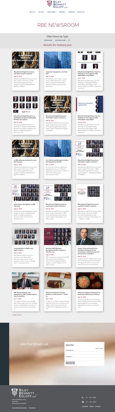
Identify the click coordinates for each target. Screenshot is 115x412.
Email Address (70, 350)
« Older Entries (16, 315)
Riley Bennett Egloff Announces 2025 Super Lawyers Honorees (88, 161)
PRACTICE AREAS (51, 12)
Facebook (85, 406)
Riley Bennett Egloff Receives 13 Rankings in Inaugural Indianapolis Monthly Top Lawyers (25, 117)
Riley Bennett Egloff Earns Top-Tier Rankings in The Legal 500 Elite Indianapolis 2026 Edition (89, 73)
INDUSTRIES (62, 12)
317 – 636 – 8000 (91, 397)
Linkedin (98, 406)
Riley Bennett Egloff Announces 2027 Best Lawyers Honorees (24, 72)
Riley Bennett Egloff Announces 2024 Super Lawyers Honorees (56, 205)
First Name (69, 356)
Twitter (91, 406)
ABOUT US (32, 12)
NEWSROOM (72, 12)
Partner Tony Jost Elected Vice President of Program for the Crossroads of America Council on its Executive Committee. (89, 251)
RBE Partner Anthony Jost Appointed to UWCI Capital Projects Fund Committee (25, 294)
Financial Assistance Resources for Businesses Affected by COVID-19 (89, 293)
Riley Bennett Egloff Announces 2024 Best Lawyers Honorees (88, 205)
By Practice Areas (60, 40)
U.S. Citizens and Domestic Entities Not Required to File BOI (57, 161)
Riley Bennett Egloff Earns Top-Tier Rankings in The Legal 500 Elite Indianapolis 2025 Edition (89, 117)
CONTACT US (80, 12)
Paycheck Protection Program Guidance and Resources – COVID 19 (57, 294)
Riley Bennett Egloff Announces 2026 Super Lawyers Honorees (56, 117)
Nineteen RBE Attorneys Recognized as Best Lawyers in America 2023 (56, 250)
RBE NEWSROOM (57, 25)
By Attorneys (48, 40)
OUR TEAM (41, 12)
